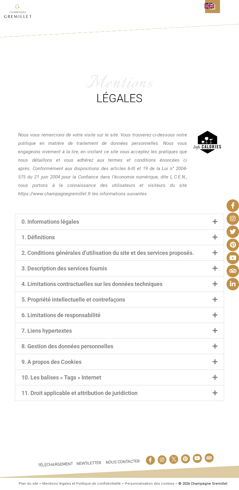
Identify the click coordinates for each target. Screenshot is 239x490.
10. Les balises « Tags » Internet (61, 377)
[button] (119, 221)
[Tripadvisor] (209, 458)
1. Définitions (38, 237)
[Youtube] (197, 458)
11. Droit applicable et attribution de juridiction (79, 393)
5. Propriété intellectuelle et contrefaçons (73, 299)
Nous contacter (122, 461)
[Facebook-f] (150, 460)
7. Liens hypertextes (46, 330)
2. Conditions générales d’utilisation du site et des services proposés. (107, 253)
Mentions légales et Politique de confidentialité (81, 484)
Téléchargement (55, 464)
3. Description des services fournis (64, 268)
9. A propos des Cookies (51, 362)
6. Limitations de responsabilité (61, 315)
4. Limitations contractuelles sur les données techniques (91, 284)
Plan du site (28, 484)
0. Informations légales (50, 221)
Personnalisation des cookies (149, 484)
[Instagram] (162, 459)
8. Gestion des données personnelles (67, 346)
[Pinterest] (185, 459)
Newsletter (88, 463)
